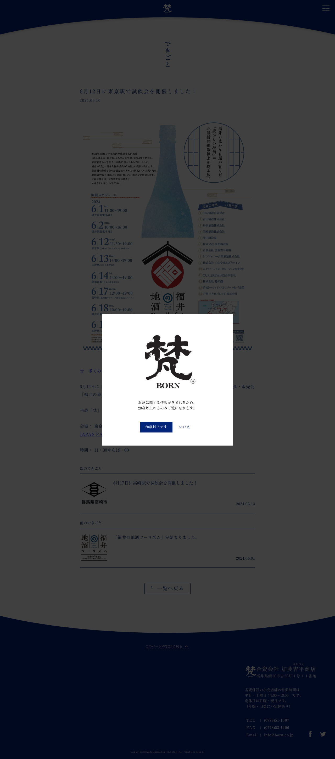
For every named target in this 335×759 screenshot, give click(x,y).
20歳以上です (156, 427)
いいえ (184, 427)
